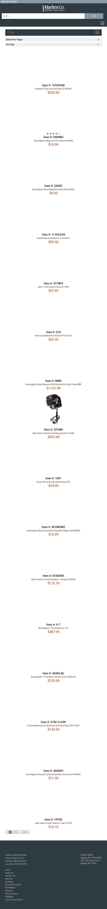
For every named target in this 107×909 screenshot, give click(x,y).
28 (24, 832)
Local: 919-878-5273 (14, 858)
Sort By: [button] (10, 44)
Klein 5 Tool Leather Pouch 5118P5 (53, 287)
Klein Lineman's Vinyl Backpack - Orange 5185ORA (53, 579)
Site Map (9, 882)
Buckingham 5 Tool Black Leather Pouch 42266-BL (53, 677)
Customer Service (13, 885)
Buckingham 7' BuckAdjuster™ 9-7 (53, 628)
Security (9, 891)
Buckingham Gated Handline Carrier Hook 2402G (53, 189)
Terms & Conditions (14, 900)
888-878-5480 (9, 1)
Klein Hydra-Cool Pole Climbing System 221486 (53, 433)
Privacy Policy (11, 894)
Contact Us (10, 876)
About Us (9, 873)
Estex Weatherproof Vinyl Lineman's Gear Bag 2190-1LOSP (53, 726)
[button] (53, 23)
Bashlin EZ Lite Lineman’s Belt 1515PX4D (53, 89)
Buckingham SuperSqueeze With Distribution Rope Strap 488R (53, 384)
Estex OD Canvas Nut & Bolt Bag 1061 (53, 482)
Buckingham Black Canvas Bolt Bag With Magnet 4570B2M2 (53, 531)
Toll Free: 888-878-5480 (15, 855)
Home (8, 870)
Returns (9, 879)
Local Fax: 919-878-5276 (16, 864)
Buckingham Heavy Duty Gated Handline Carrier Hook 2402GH (53, 774)
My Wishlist (10, 888)
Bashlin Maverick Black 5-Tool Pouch (53, 238)
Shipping (9, 897)
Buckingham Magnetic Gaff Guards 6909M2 (53, 141)
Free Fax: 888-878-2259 (15, 861)
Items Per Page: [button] (14, 39)
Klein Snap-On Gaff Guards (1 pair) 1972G (53, 823)
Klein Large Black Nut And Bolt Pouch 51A (53, 336)
